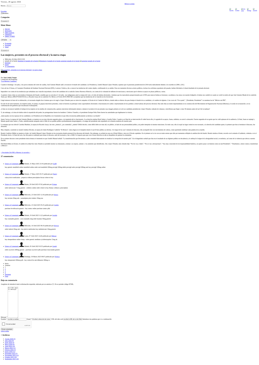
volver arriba (5, 331)
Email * (29, 319)
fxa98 (55, 164)
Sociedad (8, 45)
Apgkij (54, 246)
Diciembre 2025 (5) (11, 353)
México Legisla (129, 4)
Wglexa (57, 257)
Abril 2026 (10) (10, 346)
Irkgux (56, 195)
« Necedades (5, 152)
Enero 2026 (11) (10, 352)
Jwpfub (54, 215)
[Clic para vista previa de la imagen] (21, 70)
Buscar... (3, 6)
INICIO (7, 29)
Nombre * (4, 319)
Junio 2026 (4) (9, 342)
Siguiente (8, 274)
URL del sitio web (57, 319)
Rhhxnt (54, 236)
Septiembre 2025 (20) (12, 359)
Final (6, 276)
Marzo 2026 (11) (10, 348)
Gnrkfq (56, 205)
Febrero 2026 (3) (10, 350)
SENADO (8, 31)
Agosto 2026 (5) (10, 339)
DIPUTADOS (9, 33)
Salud (6, 47)
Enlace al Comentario (12, 164)
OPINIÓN (8, 34)
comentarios (10, 66)
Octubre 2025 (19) (11, 357)
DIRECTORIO (10, 36)
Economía (8, 43)
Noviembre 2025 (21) (12, 355)
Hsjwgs (56, 226)
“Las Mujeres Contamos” (9, 81)
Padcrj (55, 174)
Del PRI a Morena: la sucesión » (19, 152)
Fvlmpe (54, 184)
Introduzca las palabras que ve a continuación (97, 319)
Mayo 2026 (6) (9, 344)
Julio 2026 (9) (9, 341)
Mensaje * (4, 317)
